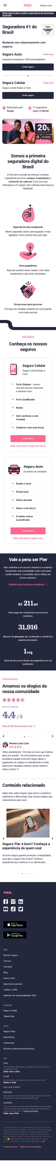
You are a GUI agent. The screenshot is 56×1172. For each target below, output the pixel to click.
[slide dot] (24, 736)
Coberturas (8, 1042)
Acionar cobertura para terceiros (18, 1048)
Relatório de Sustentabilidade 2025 (19, 995)
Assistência (9, 1037)
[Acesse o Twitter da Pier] (20, 908)
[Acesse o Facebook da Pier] (5, 901)
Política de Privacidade (30, 1147)
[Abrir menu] (5, 5)
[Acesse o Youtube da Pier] (5, 908)
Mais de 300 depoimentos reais (17, 726)
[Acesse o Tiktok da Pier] (13, 908)
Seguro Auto (9, 1031)
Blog (5, 972)
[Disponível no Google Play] (14, 935)
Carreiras (7, 966)
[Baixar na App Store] (14, 924)
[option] (28, 758)
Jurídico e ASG (10, 989)
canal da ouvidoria (30, 1111)
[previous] (3, 736)
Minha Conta (46, 5)
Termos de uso (10, 1147)
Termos (7, 961)
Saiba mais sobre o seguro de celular (28, 445)
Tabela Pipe (8, 1016)
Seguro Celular (10, 1010)
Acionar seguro (10, 955)
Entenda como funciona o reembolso (26, 584)
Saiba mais (48, 54)
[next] (52, 736)
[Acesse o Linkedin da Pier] (20, 901)
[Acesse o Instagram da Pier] (13, 901)
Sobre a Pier (9, 978)
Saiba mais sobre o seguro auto (28, 538)
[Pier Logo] (28, 5)
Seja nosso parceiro (12, 984)
